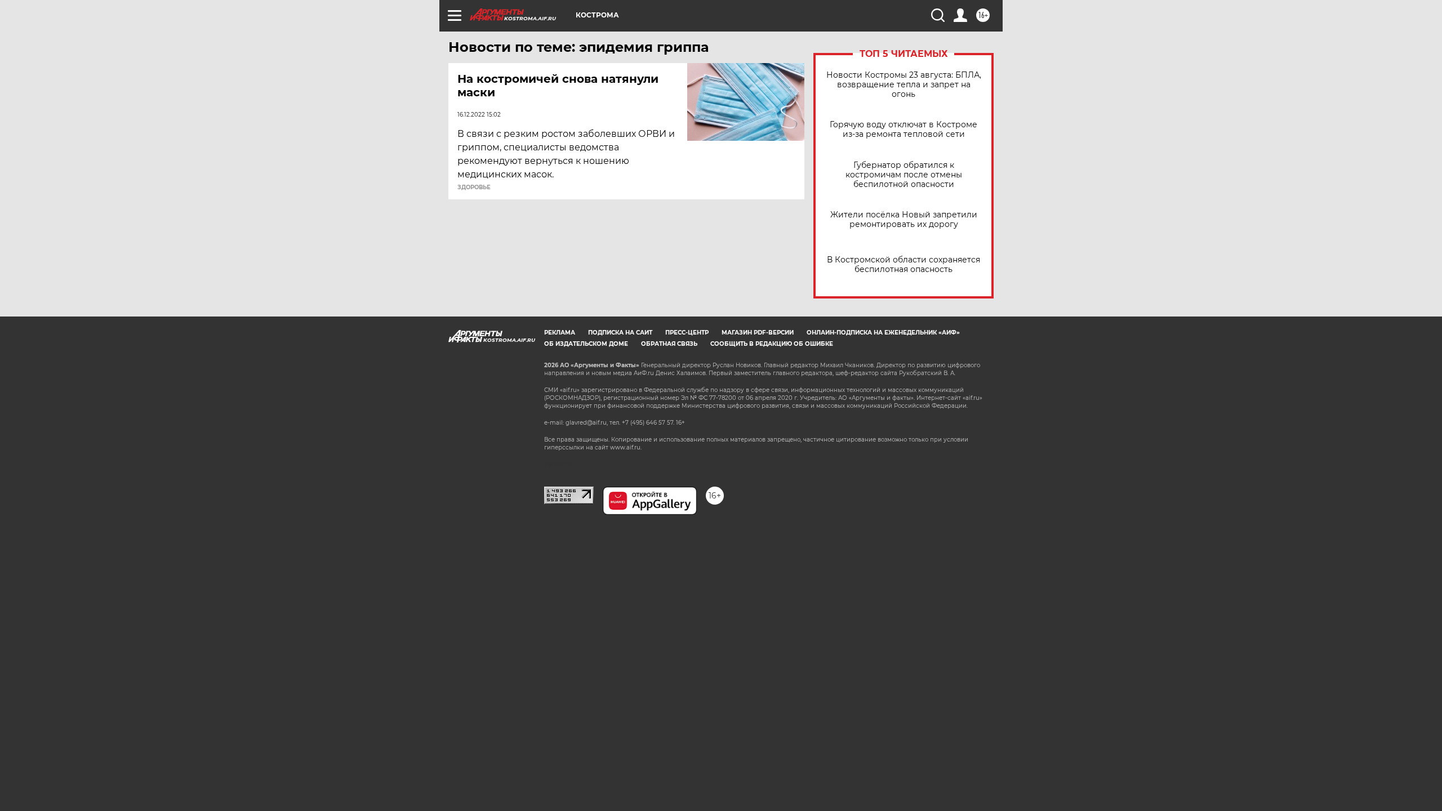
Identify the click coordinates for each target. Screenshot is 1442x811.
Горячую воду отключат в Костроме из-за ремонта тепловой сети (903, 129)
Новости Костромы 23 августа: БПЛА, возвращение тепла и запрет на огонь (903, 84)
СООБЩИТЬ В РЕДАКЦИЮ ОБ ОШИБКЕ (771, 343)
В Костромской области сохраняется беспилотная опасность (903, 264)
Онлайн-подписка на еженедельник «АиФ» (883, 332)
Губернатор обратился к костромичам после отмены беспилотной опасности (903, 175)
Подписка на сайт (620, 332)
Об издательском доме (586, 343)
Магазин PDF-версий (758, 332)
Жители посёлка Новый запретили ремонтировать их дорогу (903, 219)
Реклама (559, 332)
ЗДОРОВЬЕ (474, 187)
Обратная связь (669, 343)
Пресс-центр (687, 332)
